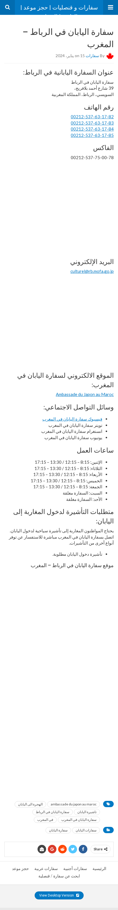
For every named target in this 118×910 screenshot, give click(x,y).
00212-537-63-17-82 (92, 116)
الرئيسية (99, 868)
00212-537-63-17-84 (92, 128)
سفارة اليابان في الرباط (52, 812)
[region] (59, 208)
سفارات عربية (46, 868)
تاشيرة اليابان (87, 812)
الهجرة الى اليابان (30, 804)
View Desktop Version (57, 895)
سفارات (92, 55)
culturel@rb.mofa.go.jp (92, 271)
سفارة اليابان (58, 830)
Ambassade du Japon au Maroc (85, 394)
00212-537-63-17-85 (92, 135)
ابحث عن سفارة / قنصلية (59, 876)
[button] (110, 7)
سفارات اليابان (86, 830)
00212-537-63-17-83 (92, 122)
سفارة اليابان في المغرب (79, 819)
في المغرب (45, 819)
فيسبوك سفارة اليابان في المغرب (72, 418)
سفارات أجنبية (75, 868)
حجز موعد (20, 868)
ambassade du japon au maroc (74, 804)
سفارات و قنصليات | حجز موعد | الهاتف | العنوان (59, 9)
